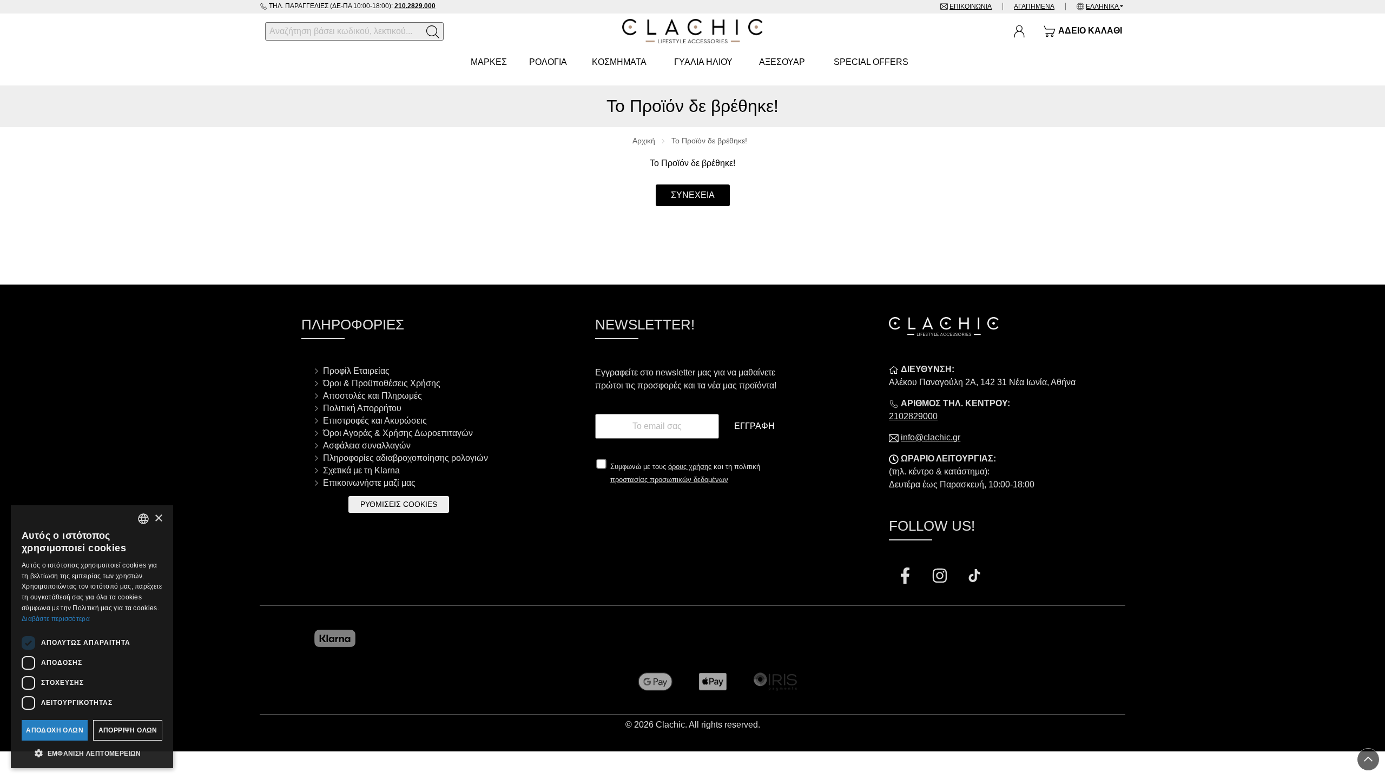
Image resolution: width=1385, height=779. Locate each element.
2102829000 (913, 416)
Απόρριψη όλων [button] (127, 730)
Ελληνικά (1103, 6)
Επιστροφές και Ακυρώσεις (375, 420)
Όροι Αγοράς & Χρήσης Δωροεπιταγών (398, 433)
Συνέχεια (693, 195)
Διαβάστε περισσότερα (56, 619)
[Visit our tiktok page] (974, 577)
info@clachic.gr (930, 437)
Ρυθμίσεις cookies (398, 504)
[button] (92, 752)
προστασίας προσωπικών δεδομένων (669, 480)
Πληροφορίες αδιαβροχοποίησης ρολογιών (405, 458)
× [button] (158, 518)
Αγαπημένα (1034, 6)
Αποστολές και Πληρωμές (372, 395)
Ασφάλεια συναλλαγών (367, 445)
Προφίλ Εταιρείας (356, 370)
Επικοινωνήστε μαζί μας (369, 482)
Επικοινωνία (970, 6)
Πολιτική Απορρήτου (362, 408)
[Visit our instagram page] (941, 577)
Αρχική (643, 140)
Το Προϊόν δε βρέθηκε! (709, 140)
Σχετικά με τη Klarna (361, 470)
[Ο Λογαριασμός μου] (1019, 31)
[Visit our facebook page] (906, 577)
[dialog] (92, 636)
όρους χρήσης (689, 467)
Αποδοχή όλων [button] (54, 730)
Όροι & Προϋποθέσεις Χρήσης (381, 383)
